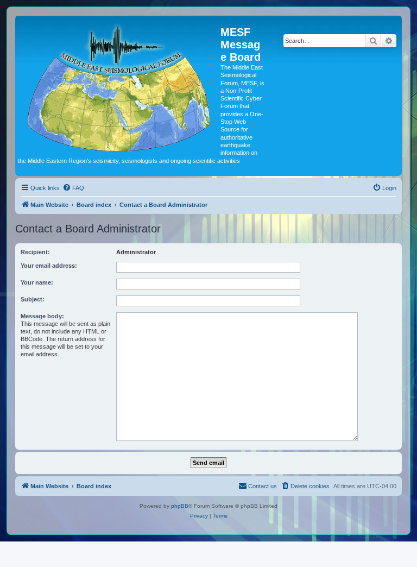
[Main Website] (119, 86)
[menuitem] (73, 187)
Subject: (33, 299)
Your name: (37, 282)
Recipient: (35, 252)
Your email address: (49, 265)
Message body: (42, 316)
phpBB (179, 506)
